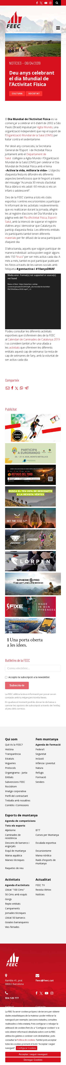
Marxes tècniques (14, 860)
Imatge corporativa (15, 791)
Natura (39, 767)
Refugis (40, 772)
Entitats (9, 777)
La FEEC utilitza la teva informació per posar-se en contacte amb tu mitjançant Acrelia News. (30, 696)
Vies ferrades (12, 927)
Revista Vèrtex (43, 889)
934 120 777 (12, 998)
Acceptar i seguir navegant (33, 1054)
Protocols (10, 767)
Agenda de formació (48, 744)
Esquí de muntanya (15, 850)
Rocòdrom (11, 786)
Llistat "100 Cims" (15, 889)
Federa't (40, 749)
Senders (40, 781)
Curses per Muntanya (47, 834)
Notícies (15, 63)
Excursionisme (43, 850)
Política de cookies (26, 1040)
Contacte (41, 1006)
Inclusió (40, 758)
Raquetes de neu (14, 868)
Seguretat (41, 753)
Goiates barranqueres (17, 922)
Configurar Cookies (26, 1048)
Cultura (17, 93)
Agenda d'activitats (17, 885)
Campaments (12, 908)
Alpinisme (10, 830)
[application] (33, 301)
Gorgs (8, 899)
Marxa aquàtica (13, 855)
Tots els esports (15, 825)
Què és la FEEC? (14, 744)
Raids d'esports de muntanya (46, 861)
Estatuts (9, 758)
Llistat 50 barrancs (15, 917)
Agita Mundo (45, 127)
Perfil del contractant (16, 795)
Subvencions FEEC (15, 781)
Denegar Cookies (33, 1059)
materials (10, 238)
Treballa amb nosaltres (17, 800)
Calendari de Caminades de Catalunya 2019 (34, 339)
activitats (14, 347)
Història (9, 749)
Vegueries (10, 763)
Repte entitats (12, 903)
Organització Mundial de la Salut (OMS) (29, 135)
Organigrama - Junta (16, 772)
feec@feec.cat (45, 980)
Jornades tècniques (15, 913)
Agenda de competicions (20, 820)
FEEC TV (40, 885)
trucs (20, 257)
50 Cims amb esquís (16, 894)
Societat (34, 93)
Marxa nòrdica (43, 855)
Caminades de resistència (13, 836)
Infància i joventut (45, 763)
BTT (38, 830)
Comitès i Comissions (17, 805)
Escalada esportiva (46, 842)
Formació (41, 777)
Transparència (13, 753)
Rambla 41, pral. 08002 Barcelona (14, 982)
